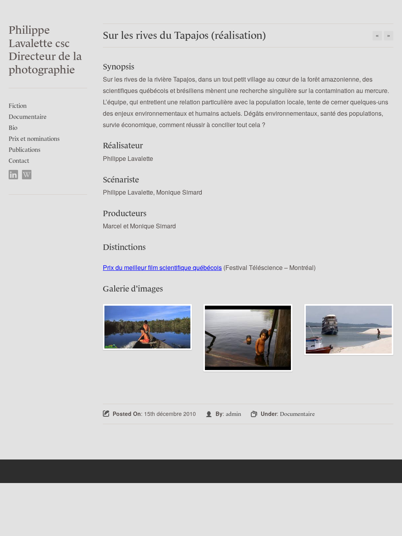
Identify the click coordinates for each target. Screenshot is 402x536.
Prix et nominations (34, 138)
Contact (19, 160)
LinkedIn (13, 175)
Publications (24, 149)
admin (233, 414)
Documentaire (28, 116)
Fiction (18, 105)
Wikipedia (27, 175)
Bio (13, 127)
